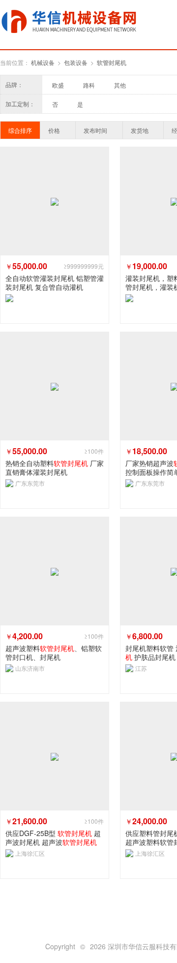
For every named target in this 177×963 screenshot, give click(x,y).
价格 (54, 130)
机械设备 (43, 62)
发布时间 (95, 130)
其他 (120, 85)
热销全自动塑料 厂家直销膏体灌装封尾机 (54, 467)
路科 (89, 85)
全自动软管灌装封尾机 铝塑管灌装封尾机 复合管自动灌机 (54, 282)
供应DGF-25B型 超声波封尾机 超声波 (53, 837)
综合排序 (20, 130)
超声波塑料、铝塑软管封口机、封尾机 (53, 652)
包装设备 (76, 62)
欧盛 (58, 85)
